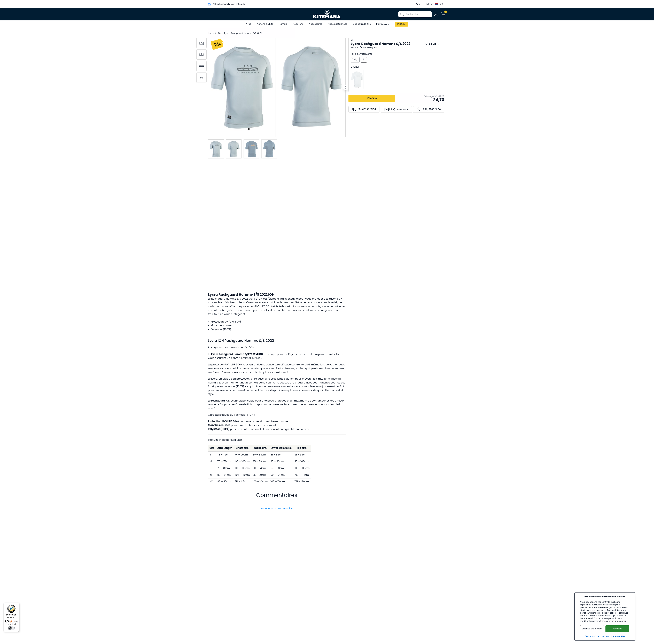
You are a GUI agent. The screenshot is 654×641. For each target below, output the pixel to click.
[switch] (11, 628)
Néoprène (298, 24)
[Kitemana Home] (327, 14)
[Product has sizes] (201, 66)
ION (219, 33)
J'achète (372, 98)
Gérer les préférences (592, 629)
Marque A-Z (382, 24)
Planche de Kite (264, 24)
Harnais (283, 24)
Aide (418, 4)
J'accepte (617, 629)
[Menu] (17, 605)
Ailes (248, 24)
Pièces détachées (337, 24)
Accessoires (315, 24)
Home (211, 33)
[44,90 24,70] (357, 79)
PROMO (401, 24)
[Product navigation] (201, 78)
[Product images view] (201, 43)
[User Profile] (436, 14)
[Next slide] (345, 87)
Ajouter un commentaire (276, 508)
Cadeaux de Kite (362, 24)
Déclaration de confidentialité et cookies (605, 636)
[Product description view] (201, 54)
